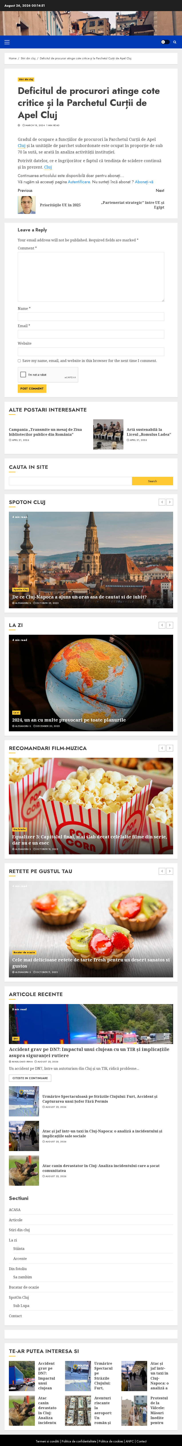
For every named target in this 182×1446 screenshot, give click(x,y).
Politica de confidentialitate (79, 1441)
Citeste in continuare (30, 1078)
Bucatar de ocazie (24, 958)
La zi (13, 1240)
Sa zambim (22, 1277)
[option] (91, 560)
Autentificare (79, 182)
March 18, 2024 (35, 125)
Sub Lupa (21, 1305)
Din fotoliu (20, 829)
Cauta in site (28, 467)
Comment (27, 248)
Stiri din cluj (26, 79)
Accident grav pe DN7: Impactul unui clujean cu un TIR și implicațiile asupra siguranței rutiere (49, 1390)
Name (24, 308)
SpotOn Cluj (21, 583)
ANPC (130, 1441)
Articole (15, 1219)
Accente (18, 712)
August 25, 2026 (48, 1061)
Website (25, 343)
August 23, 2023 (46, 972)
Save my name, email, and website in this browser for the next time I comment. (89, 360)
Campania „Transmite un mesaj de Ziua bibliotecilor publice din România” (45, 432)
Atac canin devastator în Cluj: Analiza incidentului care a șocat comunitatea (101, 1168)
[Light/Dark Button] (165, 42)
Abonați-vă (144, 182)
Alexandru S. (23, 603)
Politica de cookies (111, 1441)
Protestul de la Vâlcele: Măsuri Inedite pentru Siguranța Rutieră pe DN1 (159, 1418)
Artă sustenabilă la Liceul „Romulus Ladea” (149, 432)
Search (152, 481)
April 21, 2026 (20, 440)
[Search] (175, 42)
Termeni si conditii (47, 1441)
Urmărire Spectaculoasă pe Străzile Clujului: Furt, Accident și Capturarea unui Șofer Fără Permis (99, 1099)
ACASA (14, 1209)
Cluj (22, 145)
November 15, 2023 (47, 726)
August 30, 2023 (46, 849)
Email (24, 325)
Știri (16, 1038)
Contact (15, 1315)
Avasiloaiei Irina (22, 1061)
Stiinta (18, 1248)
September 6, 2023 (47, 603)
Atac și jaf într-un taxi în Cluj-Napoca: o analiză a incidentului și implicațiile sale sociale (102, 1133)
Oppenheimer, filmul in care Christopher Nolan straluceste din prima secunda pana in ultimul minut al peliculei (85, 840)
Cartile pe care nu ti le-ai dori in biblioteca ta (65, 720)
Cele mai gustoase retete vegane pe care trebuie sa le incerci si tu (88, 966)
